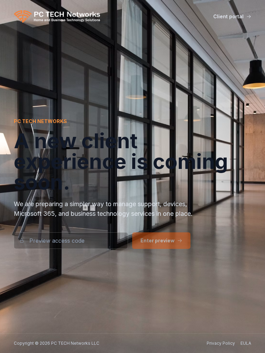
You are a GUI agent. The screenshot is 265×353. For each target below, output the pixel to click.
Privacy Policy (221, 343)
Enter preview (157, 240)
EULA (246, 343)
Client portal (228, 16)
